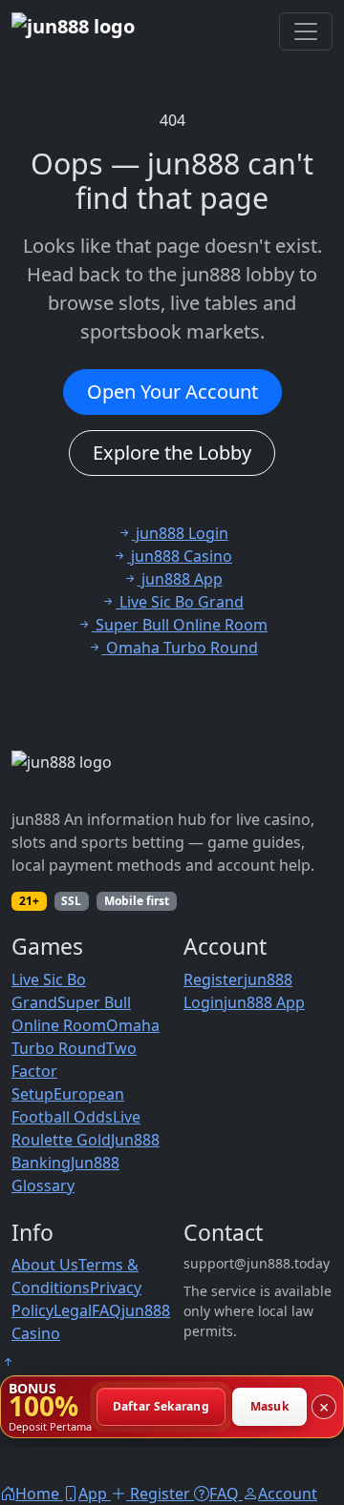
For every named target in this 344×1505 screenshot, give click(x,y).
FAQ (106, 1310)
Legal (73, 1310)
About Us (44, 1264)
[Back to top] (7, 1361)
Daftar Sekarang (161, 1406)
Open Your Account (172, 391)
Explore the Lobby (172, 452)
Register (213, 979)
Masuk (270, 1406)
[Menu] (306, 31)
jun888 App (264, 1002)
